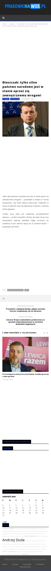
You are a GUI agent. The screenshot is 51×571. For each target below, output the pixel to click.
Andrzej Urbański (42, 536)
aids (3, 549)
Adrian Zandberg (14, 546)
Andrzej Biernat (18, 534)
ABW (31, 546)
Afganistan (25, 554)
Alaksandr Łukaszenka (39, 541)
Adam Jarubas (19, 536)
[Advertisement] (25, 54)
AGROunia (28, 541)
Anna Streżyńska (10, 549)
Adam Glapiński (42, 546)
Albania (12, 536)
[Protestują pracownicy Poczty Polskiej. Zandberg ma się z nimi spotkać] (25, 354)
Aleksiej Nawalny (8, 528)
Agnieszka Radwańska (14, 554)
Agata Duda (19, 551)
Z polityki (15, 99)
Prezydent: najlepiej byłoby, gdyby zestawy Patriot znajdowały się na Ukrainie (25, 309)
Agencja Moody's (32, 534)
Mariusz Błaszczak (15, 290)
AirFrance (34, 544)
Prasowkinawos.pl (22, 559)
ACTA (24, 534)
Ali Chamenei (20, 549)
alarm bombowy (30, 549)
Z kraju (11, 24)
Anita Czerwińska (40, 549)
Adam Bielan (22, 531)
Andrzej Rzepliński (20, 528)
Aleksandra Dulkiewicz (31, 551)
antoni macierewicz (9, 552)
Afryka (35, 546)
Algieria (24, 544)
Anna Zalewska (24, 546)
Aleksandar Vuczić (11, 531)
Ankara (14, 544)
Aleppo (19, 544)
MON (26, 290)
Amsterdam (40, 528)
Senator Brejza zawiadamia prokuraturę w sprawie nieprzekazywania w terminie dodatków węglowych (25, 320)
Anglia (41, 531)
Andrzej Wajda (31, 528)
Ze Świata (40, 564)
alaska (29, 544)
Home (4, 24)
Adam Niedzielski (30, 536)
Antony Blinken (7, 544)
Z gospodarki (25, 567)
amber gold (35, 531)
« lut (4, 522)
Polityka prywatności (38, 559)
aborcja (28, 531)
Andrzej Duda (13, 540)
